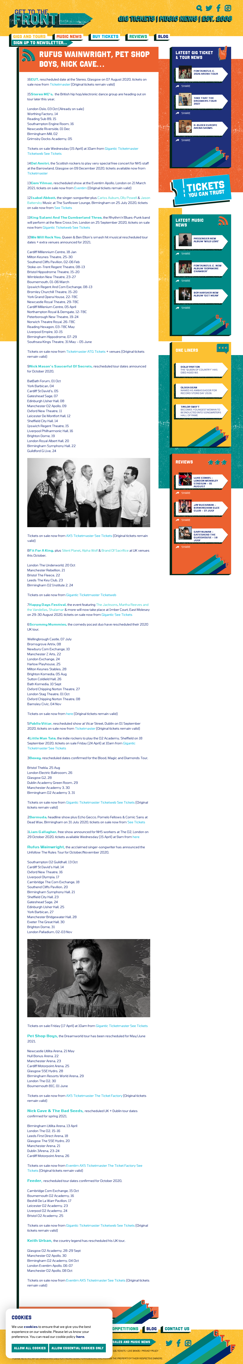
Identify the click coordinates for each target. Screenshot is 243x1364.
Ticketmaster (60, 84)
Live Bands (133, 1351)
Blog (163, 36)
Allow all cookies (30, 1348)
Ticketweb (35, 153)
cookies (31, 1327)
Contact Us (177, 1328)
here (69, 714)
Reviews (138, 36)
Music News (69, 36)
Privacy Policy (150, 1351)
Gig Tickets (119, 1351)
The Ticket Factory (108, 1096)
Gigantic (111, 148)
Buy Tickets (105, 36)
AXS (69, 536)
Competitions (123, 1328)
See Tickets (53, 153)
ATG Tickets (96, 351)
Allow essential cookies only (77, 1348)
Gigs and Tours (29, 36)
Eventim (80, 188)
